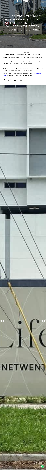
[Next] (43, 321)
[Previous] (2, 321)
